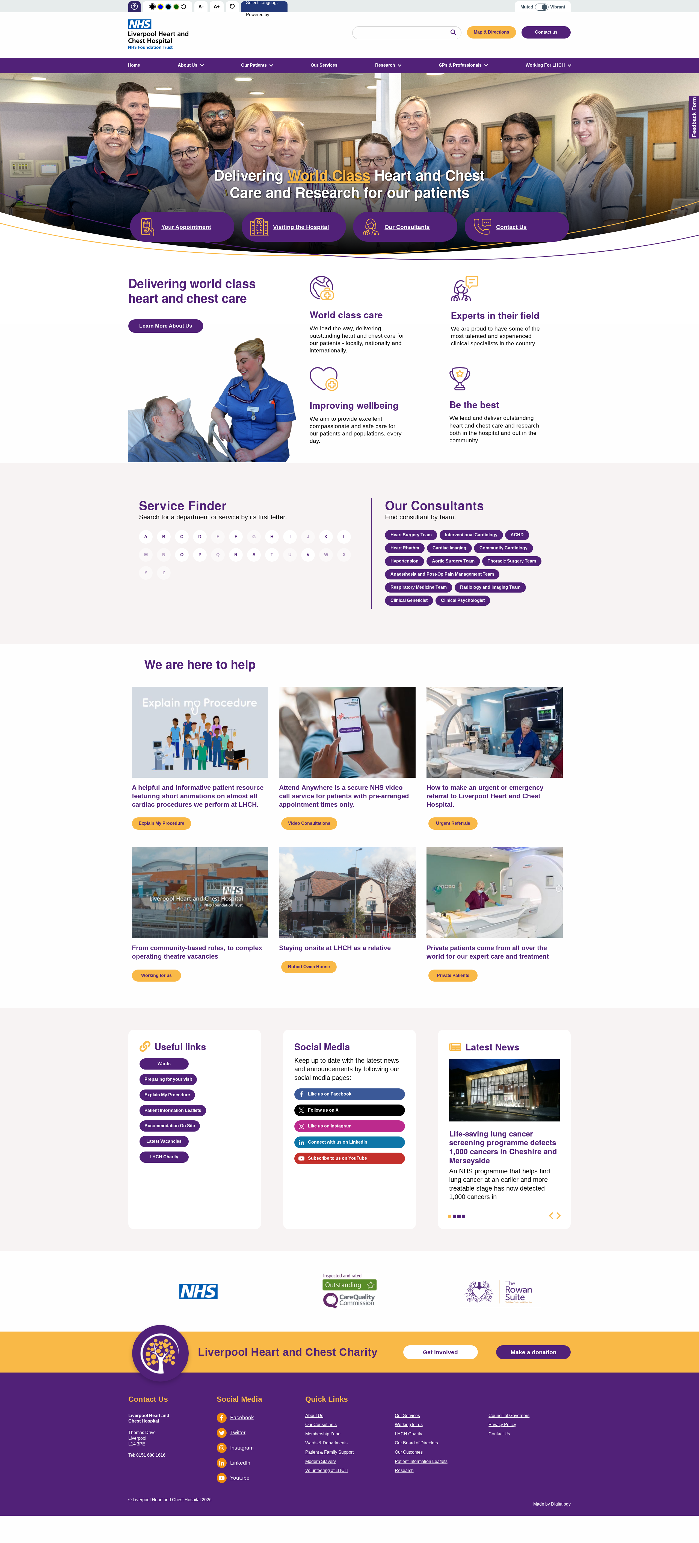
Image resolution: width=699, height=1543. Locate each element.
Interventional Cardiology (471, 534)
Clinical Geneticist (409, 600)
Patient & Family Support (329, 1452)
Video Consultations (309, 823)
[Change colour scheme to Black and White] (152, 7)
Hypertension (404, 561)
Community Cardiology (503, 548)
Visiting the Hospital (301, 227)
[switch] (543, 5)
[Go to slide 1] (449, 1216)
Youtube (240, 1478)
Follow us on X (323, 1110)
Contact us (546, 32)
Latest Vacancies (164, 1141)
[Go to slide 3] (459, 1216)
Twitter (237, 1432)
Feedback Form (694, 117)
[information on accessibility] (134, 7)
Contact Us (511, 227)
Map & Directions (491, 32)
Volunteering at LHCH (326, 1470)
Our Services (324, 65)
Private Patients (453, 975)
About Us (187, 65)
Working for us (156, 975)
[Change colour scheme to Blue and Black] (168, 7)
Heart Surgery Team (411, 534)
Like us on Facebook (329, 1094)
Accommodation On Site (169, 1125)
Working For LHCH (545, 65)
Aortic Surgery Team (453, 561)
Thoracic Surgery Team (512, 561)
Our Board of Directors (416, 1443)
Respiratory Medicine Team (418, 587)
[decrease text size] (201, 7)
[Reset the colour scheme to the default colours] (183, 7)
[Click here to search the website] (453, 32)
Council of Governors (508, 1415)
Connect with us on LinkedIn (337, 1142)
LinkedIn (240, 1463)
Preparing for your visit (168, 1079)
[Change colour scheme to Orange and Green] (176, 7)
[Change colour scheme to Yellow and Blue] (160, 7)
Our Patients (254, 65)
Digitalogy (561, 1504)
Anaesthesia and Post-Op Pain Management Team (442, 574)
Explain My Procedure (161, 823)
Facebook (242, 1417)
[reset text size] (232, 7)
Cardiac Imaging (449, 548)
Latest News (492, 1046)
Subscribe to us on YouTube (337, 1158)
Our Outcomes (409, 1452)
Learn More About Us (165, 326)
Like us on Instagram (329, 1126)
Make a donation (533, 1352)
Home (134, 65)
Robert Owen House (309, 966)
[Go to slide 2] (454, 1216)
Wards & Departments (326, 1443)
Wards (164, 1063)
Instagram (242, 1448)
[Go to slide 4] (463, 1216)
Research (385, 65)
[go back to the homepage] (158, 35)
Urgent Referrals (453, 823)
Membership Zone (322, 1434)
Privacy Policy (502, 1424)
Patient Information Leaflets (172, 1110)
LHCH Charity (164, 1157)
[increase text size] (217, 7)
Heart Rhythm (404, 548)
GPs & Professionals (460, 65)
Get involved (440, 1352)
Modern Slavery (320, 1461)
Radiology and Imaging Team (490, 587)
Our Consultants (407, 227)
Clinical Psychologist (463, 600)
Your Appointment (186, 227)
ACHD (517, 534)
